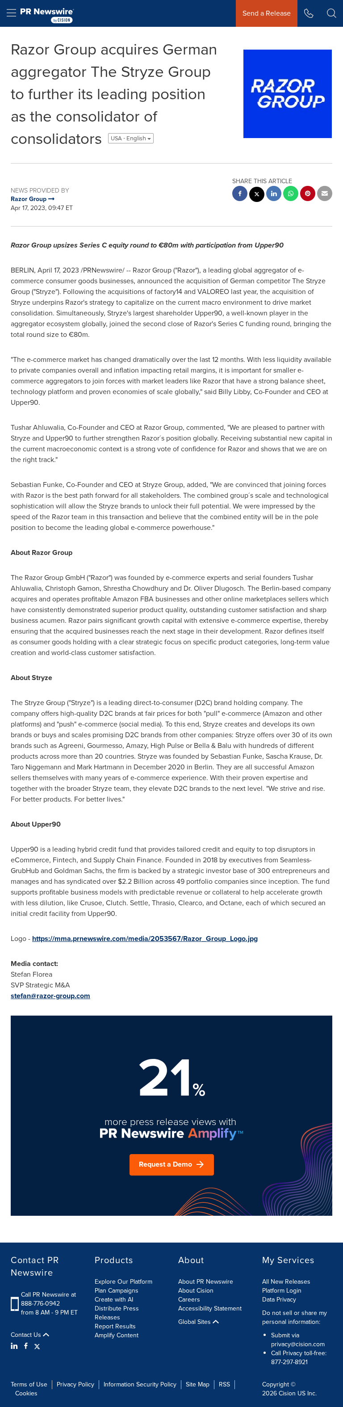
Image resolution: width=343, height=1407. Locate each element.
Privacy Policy (75, 1384)
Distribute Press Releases (117, 1313)
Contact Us (27, 1335)
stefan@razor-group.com (50, 996)
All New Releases (286, 1281)
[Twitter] (37, 1346)
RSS (224, 1384)
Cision (287, 1393)
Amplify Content (116, 1335)
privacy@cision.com (298, 1344)
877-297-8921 (289, 1362)
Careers (189, 1299)
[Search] (331, 13)
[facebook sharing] (239, 194)
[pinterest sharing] (307, 194)
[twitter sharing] (256, 195)
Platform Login (281, 1290)
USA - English (129, 138)
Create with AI (114, 1299)
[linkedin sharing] (273, 194)
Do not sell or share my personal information (294, 1317)
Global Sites (195, 1322)
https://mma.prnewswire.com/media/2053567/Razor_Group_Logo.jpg (145, 938)
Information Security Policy (140, 1384)
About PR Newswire (205, 1281)
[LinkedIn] (15, 1346)
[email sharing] (324, 194)
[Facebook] (26, 1346)
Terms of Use (29, 1384)
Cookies (26, 1393)
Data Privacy (279, 1299)
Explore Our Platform (123, 1281)
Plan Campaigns (116, 1290)
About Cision (195, 1290)
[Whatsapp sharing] (290, 194)
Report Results (115, 1326)
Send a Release (267, 13)
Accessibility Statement (210, 1308)
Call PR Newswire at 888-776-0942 (48, 1299)
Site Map (197, 1384)
